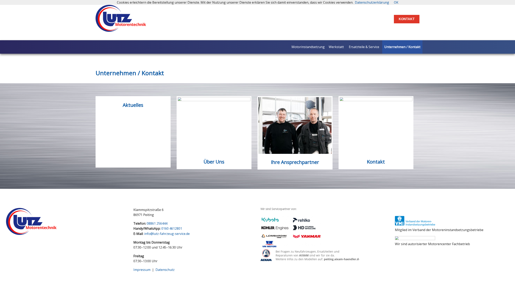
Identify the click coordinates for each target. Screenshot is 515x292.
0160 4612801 (171, 228)
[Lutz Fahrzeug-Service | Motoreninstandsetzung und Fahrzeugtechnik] (121, 28)
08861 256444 (157, 223)
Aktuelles (133, 105)
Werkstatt (336, 47)
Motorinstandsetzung (308, 47)
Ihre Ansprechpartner (295, 162)
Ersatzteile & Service (364, 47)
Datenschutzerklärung (372, 2)
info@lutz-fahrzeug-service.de (167, 233)
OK (396, 2)
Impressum (141, 269)
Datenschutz (165, 269)
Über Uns (214, 161)
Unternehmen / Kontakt (402, 47)
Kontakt (407, 19)
